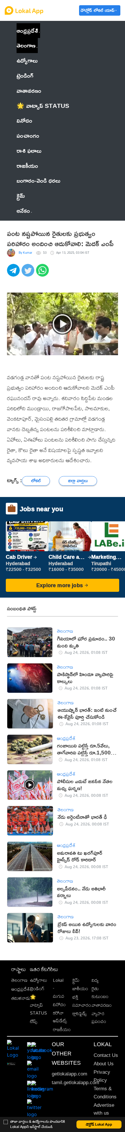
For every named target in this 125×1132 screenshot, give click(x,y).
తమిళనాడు (21, 998)
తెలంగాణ (26, 45)
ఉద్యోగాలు (38, 980)
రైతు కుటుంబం (100, 992)
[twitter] (29, 273)
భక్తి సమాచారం (81, 1001)
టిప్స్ (33, 1021)
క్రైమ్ (75, 980)
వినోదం (59, 1004)
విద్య (95, 980)
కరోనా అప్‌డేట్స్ (60, 1016)
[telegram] (14, 273)
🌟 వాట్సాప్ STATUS (38, 1005)
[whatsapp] (43, 273)
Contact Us (106, 1055)
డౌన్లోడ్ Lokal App (99, 1124)
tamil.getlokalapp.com (75, 1082)
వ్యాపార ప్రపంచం (99, 1017)
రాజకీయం (62, 1029)
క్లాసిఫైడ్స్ (79, 1013)
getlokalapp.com (69, 1074)
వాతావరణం (102, 1005)
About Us (104, 1063)
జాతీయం (80, 988)
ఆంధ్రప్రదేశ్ (27, 30)
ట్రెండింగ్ (37, 988)
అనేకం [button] (23, 210)
